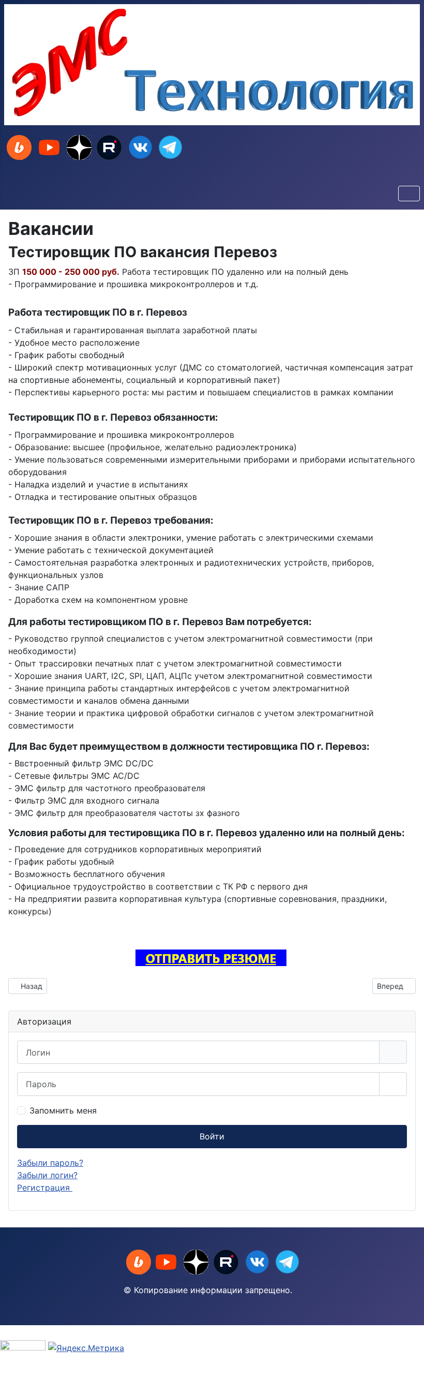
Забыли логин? (47, 1175)
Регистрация (44, 1187)
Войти (212, 1136)
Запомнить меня (63, 1110)
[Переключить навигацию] (409, 193)
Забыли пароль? (50, 1163)
